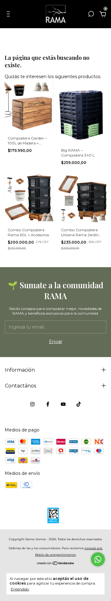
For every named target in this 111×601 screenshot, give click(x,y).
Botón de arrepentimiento (55, 555)
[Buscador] (91, 15)
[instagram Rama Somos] (32, 404)
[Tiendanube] (55, 563)
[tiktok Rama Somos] (78, 404)
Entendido (20, 589)
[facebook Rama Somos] (47, 404)
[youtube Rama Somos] (63, 404)
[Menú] (9, 15)
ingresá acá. (93, 548)
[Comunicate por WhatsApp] (98, 559)
